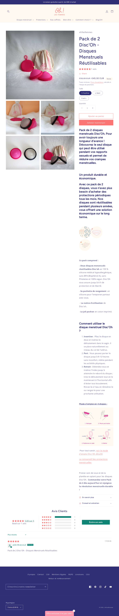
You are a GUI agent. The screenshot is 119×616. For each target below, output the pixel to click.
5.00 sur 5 (29, 521)
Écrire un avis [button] (95, 522)
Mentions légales (59, 574)
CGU (88, 574)
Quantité (82, 103)
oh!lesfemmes (108, 607)
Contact (40, 574)
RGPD (70, 574)
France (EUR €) (13, 607)
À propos (31, 574)
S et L (84, 98)
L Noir (97, 93)
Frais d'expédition (97, 82)
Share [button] (84, 73)
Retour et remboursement (60, 578)
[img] (13, 541)
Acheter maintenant (96, 123)
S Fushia (85, 93)
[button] (8, 11)
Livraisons (79, 574)
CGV (48, 574)
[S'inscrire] (45, 586)
